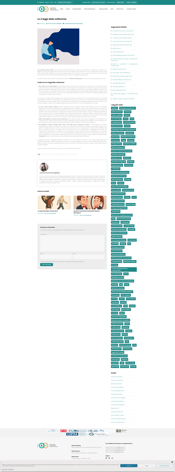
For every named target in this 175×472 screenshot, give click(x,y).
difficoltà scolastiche (118, 288)
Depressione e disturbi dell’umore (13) (122, 45)
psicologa (114, 265)
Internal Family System (123, 218)
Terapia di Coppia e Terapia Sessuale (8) (123, 99)
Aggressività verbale (117, 352)
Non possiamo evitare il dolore (45, 70)
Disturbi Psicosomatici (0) (119, 69)
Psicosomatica (116, 190)
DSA (129, 243)
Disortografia (115, 309)
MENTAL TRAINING (131, 2)
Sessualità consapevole (118, 161)
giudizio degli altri (117, 236)
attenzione (128, 111)
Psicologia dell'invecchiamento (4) (121, 79)
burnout (122, 299)
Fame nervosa (116, 334)
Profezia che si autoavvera (119, 356)
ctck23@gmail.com (120, 447)
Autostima (131, 140)
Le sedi (68, 9)
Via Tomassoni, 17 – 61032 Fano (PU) (81, 458)
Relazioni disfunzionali (118, 147)
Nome (42, 254)
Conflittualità (125, 222)
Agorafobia (115, 366)
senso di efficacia (117, 251)
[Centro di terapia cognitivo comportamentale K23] (48, 9)
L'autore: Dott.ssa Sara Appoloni (50, 173)
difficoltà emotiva (117, 126)
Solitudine (127, 179)
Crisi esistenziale (129, 226)
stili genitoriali (116, 211)
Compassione (116, 169)
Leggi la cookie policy (30, 466)
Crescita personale (129, 122)
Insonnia (133, 366)
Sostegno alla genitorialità (119, 208)
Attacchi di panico (117, 338)
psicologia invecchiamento (127, 108)
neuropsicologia (116, 119)
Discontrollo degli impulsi (119, 316)
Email (74, 254)
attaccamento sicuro (118, 204)
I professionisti (76, 9)
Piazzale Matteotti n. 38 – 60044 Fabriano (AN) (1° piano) (86, 447)
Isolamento (115, 302)
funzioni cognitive (117, 115)
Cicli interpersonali (128, 190)
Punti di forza (124, 366)
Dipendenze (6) (116, 48)
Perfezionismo (127, 349)
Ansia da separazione (118, 201)
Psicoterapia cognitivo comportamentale (123, 129)
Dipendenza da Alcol (117, 277)
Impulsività (115, 363)
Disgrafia (132, 306)
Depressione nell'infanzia (119, 176)
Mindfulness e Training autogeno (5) (122, 76)
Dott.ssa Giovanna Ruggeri (118, 398)
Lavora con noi (131, 9)
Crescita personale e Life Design (74, 23)
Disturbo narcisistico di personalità (122, 151)
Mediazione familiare (130, 261)
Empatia (124, 334)
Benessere (131, 161)
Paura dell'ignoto (116, 306)
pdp (121, 284)
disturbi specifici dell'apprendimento (122, 291)
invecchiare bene (116, 274)
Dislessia (122, 243)
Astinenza (120, 183)
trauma (126, 119)
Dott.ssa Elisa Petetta (116, 394)
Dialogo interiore (59, 154)
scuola (126, 284)
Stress (123, 140)
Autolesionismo (129, 338)
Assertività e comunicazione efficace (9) (123, 34)
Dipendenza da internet (128, 136)
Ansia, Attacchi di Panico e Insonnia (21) (122, 31)
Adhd (134, 345)
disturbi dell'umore (117, 179)
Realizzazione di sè (117, 165)
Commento (43, 234)
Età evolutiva (115, 140)
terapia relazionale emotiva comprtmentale (119, 269)
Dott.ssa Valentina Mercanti (118, 419)
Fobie (125, 306)
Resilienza (114, 345)
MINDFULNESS (120, 2)
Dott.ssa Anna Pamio (116, 384)
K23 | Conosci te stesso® (98, 2)
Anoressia (114, 313)
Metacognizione (116, 349)
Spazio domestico (117, 111)
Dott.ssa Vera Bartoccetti (117, 422)
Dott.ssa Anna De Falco (117, 380)
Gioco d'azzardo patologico (120, 186)
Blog (112, 9)
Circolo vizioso (131, 299)
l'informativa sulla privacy (52, 261)
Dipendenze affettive (130, 144)
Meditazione (115, 222)
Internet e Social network (119, 229)
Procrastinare (132, 240)
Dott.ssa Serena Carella (117, 415)
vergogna (129, 331)
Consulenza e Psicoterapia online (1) (122, 38)
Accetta (129, 465)
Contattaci (119, 9)
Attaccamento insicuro (118, 194)
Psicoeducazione (116, 261)
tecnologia (131, 229)
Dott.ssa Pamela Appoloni (118, 405)
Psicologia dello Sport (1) (118, 83)
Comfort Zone (116, 327)
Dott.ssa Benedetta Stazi (117, 391)
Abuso (113, 183)
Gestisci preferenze (164, 465)
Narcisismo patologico (118, 154)
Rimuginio (114, 284)
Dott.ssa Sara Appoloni (55, 23)
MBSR (122, 363)
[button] (172, 462)
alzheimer (114, 108)
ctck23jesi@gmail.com (118, 452)
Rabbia (127, 324)
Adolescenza (129, 133)
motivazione (115, 295)
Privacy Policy (5, 469)
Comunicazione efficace (119, 240)
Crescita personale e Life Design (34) (122, 41)
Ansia (43, 154)
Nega (146, 465)
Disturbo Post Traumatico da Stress (122, 215)
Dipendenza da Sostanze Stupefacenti (122, 281)
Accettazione (128, 165)
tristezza (127, 197)
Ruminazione (115, 359)
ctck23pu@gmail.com (120, 449)
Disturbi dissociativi (117, 341)
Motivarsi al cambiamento (119, 233)
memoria (126, 115)
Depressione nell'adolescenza (120, 172)
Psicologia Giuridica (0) (118, 86)
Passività (123, 302)
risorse (126, 274)
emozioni (127, 126)
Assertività (125, 327)
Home (61, 9)
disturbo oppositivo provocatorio (121, 258)
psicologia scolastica (118, 247)
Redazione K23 (115, 408)
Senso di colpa (130, 363)
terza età (114, 299)
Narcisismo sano (116, 158)
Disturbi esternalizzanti (118, 254)
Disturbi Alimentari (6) (118, 52)
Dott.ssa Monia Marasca (117, 401)
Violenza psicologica (117, 331)
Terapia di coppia (117, 226)
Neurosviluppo (126, 309)
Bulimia (122, 313)
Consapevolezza (116, 122)
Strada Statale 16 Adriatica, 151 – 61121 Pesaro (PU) (84, 453)
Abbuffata (124, 359)
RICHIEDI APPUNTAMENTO (65, 2)
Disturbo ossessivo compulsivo (120, 320)
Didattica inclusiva (125, 345)
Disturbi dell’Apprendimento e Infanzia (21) (123, 55)
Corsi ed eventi (103, 9)
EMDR (113, 218)
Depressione (50, 154)
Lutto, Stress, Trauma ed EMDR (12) (121, 72)
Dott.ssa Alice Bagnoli (116, 377)
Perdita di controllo (71, 154)
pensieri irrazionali (117, 197)
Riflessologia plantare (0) (119, 90)
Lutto (126, 341)
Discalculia (115, 243)
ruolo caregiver (125, 295)
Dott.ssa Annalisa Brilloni (117, 387)
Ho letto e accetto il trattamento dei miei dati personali (62, 261)
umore (134, 197)
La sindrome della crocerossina (48, 211)
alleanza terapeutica (118, 133)
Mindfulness (127, 158)
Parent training (130, 204)
